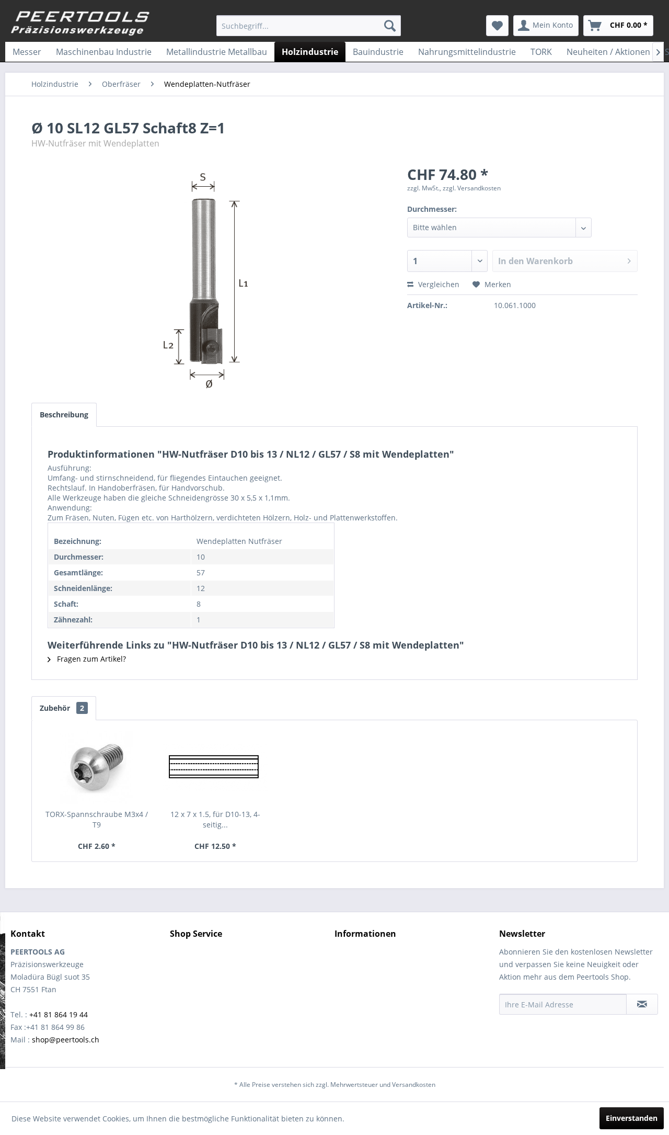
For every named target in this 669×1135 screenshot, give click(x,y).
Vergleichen (437, 284)
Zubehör (62, 708)
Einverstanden (632, 1118)
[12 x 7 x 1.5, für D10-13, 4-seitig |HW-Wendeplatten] (216, 767)
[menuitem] (308, 25)
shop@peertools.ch (65, 1040)
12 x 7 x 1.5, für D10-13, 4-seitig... (215, 819)
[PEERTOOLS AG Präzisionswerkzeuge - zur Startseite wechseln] (80, 23)
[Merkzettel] (497, 25)
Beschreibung (64, 414)
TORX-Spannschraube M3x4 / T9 (96, 819)
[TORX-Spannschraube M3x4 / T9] (96, 767)
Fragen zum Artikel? (90, 659)
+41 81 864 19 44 (58, 1014)
